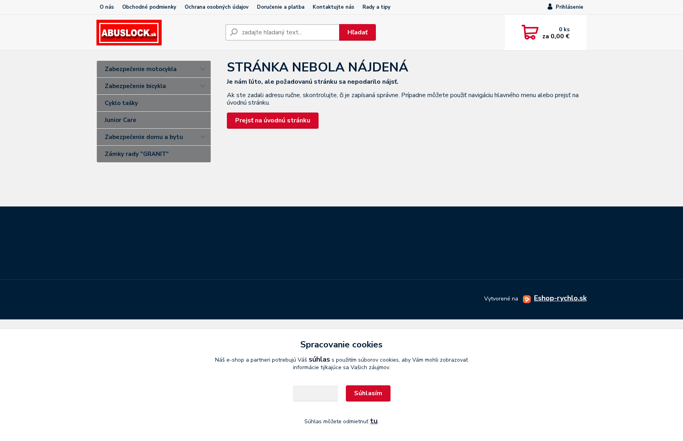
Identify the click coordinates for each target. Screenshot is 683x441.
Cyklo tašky (121, 103)
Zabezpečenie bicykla (135, 86)
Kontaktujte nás (333, 7)
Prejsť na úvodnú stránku (272, 120)
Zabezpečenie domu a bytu (144, 137)
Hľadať (357, 32)
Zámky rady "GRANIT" (137, 154)
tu (373, 421)
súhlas (319, 359)
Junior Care (120, 120)
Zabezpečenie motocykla (141, 69)
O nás (107, 7)
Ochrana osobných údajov (217, 7)
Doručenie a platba (280, 7)
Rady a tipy (376, 7)
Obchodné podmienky (149, 7)
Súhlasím (368, 393)
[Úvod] (157, 32)
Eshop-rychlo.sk (560, 298)
